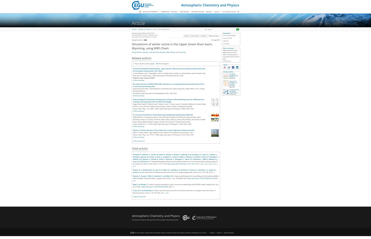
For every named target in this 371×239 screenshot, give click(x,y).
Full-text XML (228, 38)
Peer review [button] (184, 12)
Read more (227, 61)
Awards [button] (208, 12)
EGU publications (229, 12)
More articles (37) (140, 197)
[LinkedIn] (237, 67)
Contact (212, 233)
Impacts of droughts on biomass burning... (233, 83)
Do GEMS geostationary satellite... (233, 75)
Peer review (195, 36)
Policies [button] (174, 12)
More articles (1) (139, 141)
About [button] (217, 12)
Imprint (219, 233)
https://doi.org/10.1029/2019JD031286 (200, 178)
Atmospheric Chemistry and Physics (210, 5)
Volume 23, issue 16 (145, 29)
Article (187, 36)
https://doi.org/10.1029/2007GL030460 (154, 187)
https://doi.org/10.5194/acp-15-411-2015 (181, 164)
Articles (134, 29)
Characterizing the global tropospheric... (234, 91)
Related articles (214, 36)
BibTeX (226, 41)
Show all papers (163, 64)
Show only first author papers (145, 64)
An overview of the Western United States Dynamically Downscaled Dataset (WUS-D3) (163, 115)
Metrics (203, 36)
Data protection (229, 233)
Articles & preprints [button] (150, 12)
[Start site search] (237, 29)
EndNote (227, 44)
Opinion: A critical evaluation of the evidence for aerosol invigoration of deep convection (164, 130)
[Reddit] (229, 67)
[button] (206, 29)
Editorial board (197, 12)
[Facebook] (233, 67)
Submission (165, 12)
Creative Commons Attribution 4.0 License (192, 233)
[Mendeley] (224, 67)
